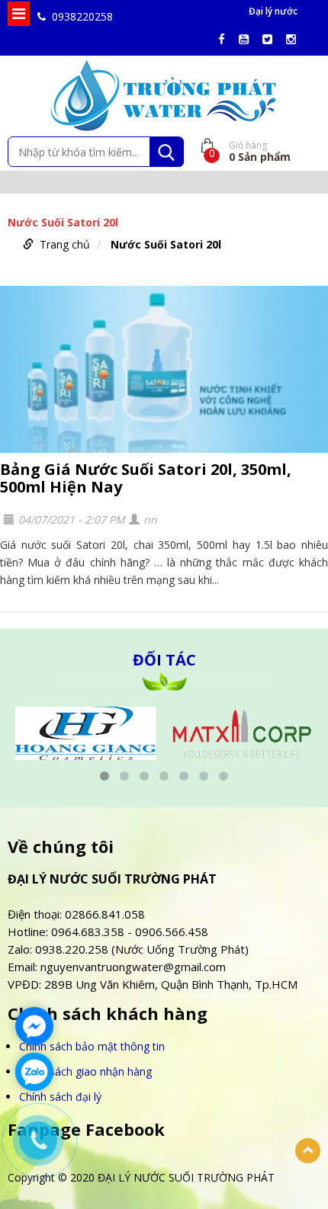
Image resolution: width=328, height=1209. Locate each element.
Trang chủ (65, 244)
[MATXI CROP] (178, 731)
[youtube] (247, 39)
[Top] (307, 1150)
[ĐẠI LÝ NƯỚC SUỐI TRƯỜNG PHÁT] (164, 95)
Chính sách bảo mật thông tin (92, 1046)
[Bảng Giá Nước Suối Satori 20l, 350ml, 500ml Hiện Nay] (164, 369)
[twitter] (271, 39)
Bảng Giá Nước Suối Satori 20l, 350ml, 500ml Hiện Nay (145, 477)
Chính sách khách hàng (107, 1013)
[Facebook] (225, 39)
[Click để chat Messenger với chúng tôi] (34, 1026)
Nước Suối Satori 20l (166, 244)
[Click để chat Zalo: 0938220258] (34, 1072)
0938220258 (82, 16)
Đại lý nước (273, 11)
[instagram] (295, 39)
